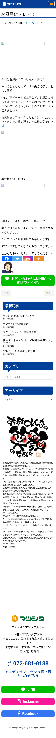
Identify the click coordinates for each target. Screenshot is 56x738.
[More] (39, 258)
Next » (49, 293)
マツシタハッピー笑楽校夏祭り (21, 332)
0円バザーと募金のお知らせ (19, 351)
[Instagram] (28, 258)
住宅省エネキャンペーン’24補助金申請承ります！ (28, 341)
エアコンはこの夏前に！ (17, 324)
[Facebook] (7, 258)
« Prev (6, 293)
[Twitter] (17, 258)
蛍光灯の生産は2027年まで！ (20, 316)
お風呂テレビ (34, 22)
